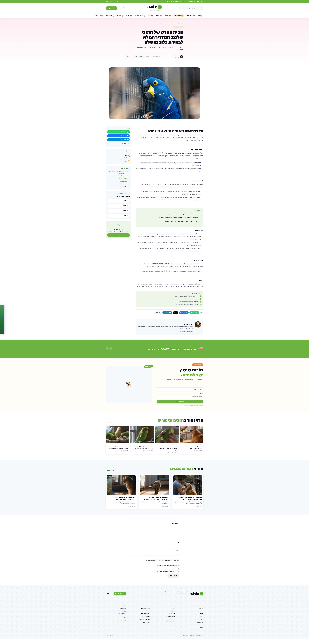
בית (200, 15)
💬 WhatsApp (122, 614)
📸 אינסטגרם (123, 611)
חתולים (159, 15)
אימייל (201, 393)
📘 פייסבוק (123, 608)
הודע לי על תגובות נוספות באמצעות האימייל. (168, 565)
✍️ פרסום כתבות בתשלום (144, 619)
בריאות (168, 15)
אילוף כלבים (110, 15)
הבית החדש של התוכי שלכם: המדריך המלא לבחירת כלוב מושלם (118, 172)
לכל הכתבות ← (109, 422)
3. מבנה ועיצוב (123, 181)
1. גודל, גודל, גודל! (123, 176)
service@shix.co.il (170, 616)
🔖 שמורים (122, 8)
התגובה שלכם (175, 527)
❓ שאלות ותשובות (145, 614)
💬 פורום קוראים (146, 616)
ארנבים (120, 15)
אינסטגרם (112, 1)
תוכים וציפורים (178, 15)
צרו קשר (109, 593)
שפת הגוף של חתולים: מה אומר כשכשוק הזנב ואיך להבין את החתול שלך (155, 498)
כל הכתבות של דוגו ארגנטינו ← (186, 331)
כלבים (128, 15)
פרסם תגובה (173, 576)
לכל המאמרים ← (110, 470)
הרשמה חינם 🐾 (180, 402)
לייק (128, 57)
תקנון (111, 635)
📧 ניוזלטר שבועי (146, 622)
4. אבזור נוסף (124, 184)
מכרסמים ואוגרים (140, 15)
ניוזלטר (107, 1)
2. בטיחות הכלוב (123, 178)
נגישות (107, 635)
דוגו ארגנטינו (176, 56)
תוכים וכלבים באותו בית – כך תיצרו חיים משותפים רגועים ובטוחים (181, 214)
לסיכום (125, 186)
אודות (173, 608)
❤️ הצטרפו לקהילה (111, 8)
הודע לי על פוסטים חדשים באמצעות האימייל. (168, 571)
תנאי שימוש (172, 614)
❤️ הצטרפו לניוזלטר (120, 593)
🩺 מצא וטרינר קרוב (145, 611)
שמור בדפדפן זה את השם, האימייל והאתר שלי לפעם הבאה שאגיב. (162, 560)
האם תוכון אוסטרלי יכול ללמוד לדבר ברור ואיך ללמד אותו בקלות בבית (180, 221)
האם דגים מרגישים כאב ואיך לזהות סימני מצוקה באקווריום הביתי (124, 498)
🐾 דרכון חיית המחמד (145, 608)
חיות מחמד (99, 15)
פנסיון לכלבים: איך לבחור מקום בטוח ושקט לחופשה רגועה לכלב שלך (190, 498)
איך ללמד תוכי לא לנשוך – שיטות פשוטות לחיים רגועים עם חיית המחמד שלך (178, 218)
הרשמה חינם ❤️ (118, 235)
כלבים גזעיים (190, 15)
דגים (150, 15)
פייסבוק (117, 1)
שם (202, 386)
